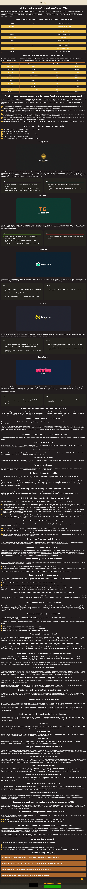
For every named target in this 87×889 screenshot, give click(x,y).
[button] (85, 755)
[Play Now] (53, 886)
